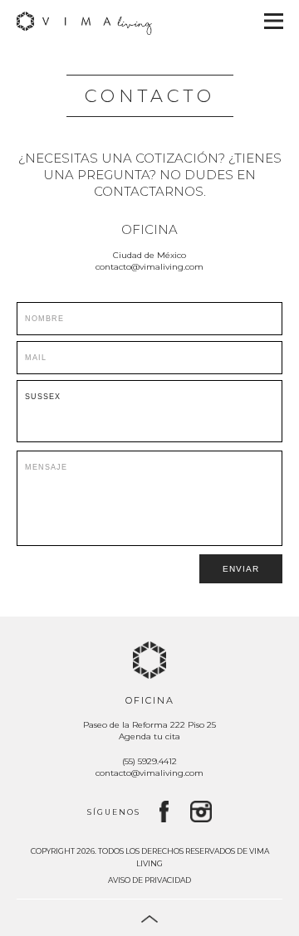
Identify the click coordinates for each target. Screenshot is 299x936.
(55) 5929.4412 (149, 761)
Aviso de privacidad (149, 880)
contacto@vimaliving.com (149, 266)
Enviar (241, 568)
